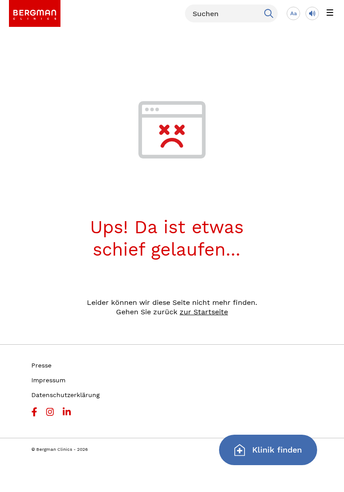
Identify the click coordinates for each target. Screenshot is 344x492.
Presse (41, 365)
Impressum (48, 380)
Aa (293, 13)
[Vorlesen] (312, 13)
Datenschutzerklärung (65, 395)
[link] (34, 13)
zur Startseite (204, 312)
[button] (329, 13)
